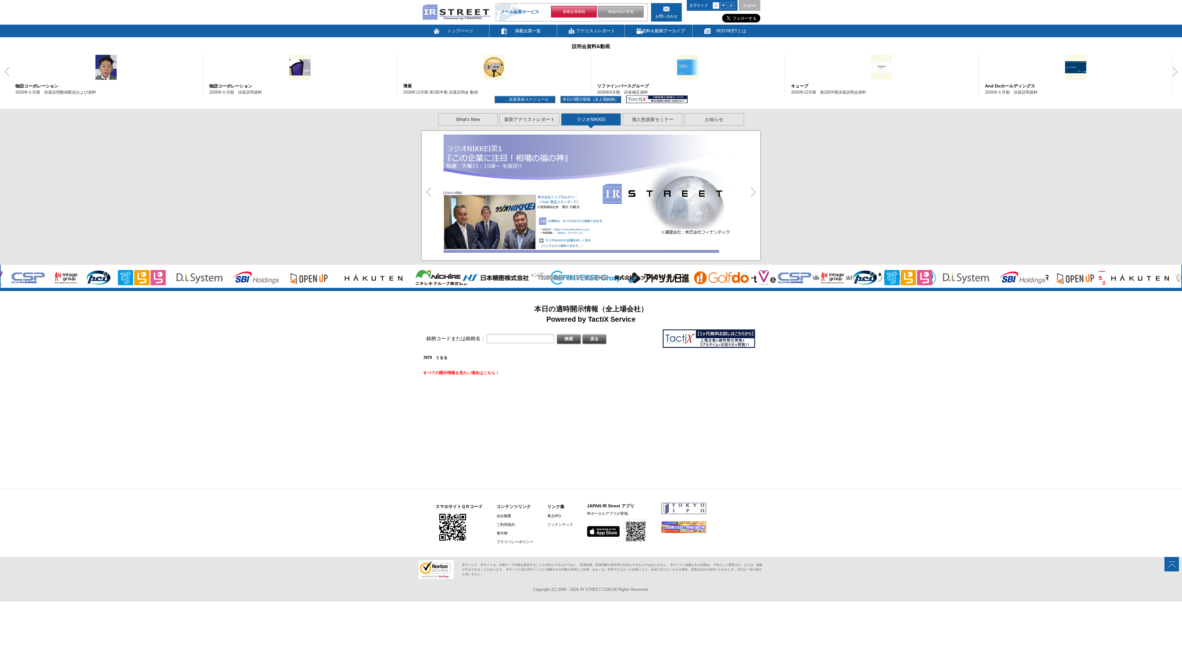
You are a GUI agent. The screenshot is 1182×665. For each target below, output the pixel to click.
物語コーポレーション (36, 85)
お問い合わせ (666, 16)
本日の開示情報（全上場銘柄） (591, 99)
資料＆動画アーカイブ (663, 30)
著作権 (502, 533)
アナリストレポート (595, 30)
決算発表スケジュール (528, 99)
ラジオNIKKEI (591, 119)
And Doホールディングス (816, 85)
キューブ (605, 85)
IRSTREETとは (731, 30)
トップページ (460, 30)
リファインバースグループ (429, 85)
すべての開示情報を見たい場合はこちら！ (461, 372)
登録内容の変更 (621, 12)
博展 (213, 85)
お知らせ (714, 119)
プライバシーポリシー (515, 542)
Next (1174, 71)
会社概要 (504, 516)
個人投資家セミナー (652, 119)
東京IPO (554, 516)
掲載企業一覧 (528, 30)
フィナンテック (560, 524)
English (749, 5)
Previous (7, 71)
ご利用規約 (506, 524)
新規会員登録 (574, 12)
